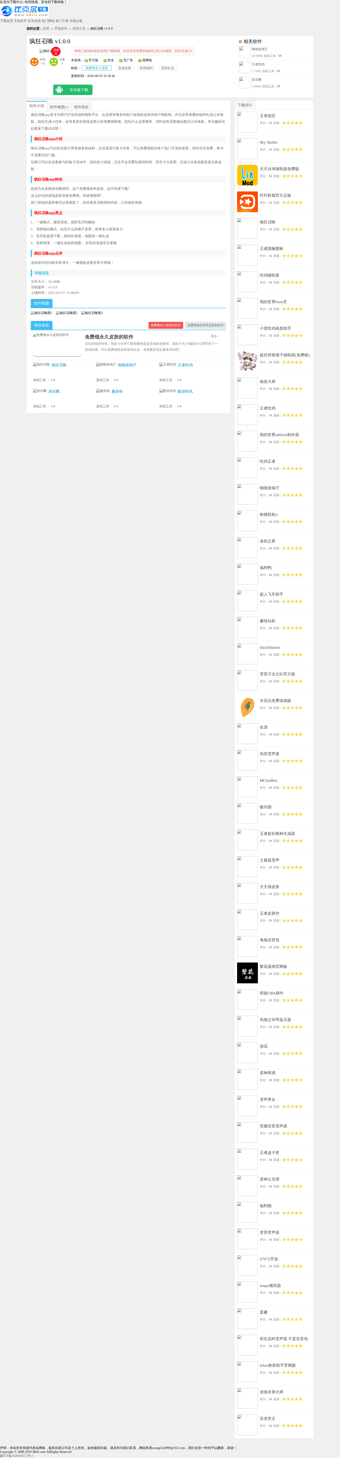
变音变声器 (269, 1232)
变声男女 (267, 1099)
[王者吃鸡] (167, 365)
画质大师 (267, 381)
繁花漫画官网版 (273, 966)
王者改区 (267, 116)
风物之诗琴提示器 (275, 1020)
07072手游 (269, 1259)
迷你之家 (267, 541)
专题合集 (75, 21)
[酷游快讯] (167, 391)
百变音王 (267, 1418)
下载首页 (6, 21)
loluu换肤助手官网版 (278, 1365)
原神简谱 (267, 1073)
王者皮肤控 (269, 913)
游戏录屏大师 (271, 1392)
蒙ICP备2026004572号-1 (17, 1456)
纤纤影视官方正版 (275, 195)
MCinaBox (269, 780)
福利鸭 (266, 568)
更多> (215, 336)
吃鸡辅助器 (269, 275)
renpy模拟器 (270, 1285)
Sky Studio (269, 142)
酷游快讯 (185, 391)
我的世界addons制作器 (279, 435)
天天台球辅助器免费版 (279, 169)
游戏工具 (78, 28)
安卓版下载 (79, 90)
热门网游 (48, 21)
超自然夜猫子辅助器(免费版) (285, 355)
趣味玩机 (267, 621)
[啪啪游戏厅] (106, 365)
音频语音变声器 (273, 1126)
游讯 (264, 1046)
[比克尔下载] (24, 17)
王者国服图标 (271, 248)
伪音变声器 (269, 754)
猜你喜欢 (81, 107)
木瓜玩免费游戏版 (275, 700)
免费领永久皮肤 (96, 68)
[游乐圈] (39, 391)
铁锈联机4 (269, 514)
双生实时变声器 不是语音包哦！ (284, 1340)
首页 (46, 28)
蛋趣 (264, 1312)
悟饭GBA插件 (272, 993)
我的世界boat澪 (273, 302)
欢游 (264, 727)
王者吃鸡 (258, 64)
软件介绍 (36, 106)
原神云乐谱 (269, 1179)
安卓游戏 (34, 21)
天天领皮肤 (269, 887)
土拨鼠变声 (269, 860)
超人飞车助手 (271, 594)
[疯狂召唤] (41, 365)
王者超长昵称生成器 (277, 833)
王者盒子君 (269, 1152)
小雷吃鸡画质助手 (275, 328)
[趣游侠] (103, 391)
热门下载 (62, 21)
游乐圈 (256, 79)
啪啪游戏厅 (260, 49)
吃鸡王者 (267, 461)
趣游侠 (117, 391)
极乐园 (266, 807)
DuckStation (270, 647)
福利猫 (266, 1206)
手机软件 (20, 21)
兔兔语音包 (269, 940)
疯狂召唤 (59, 365)
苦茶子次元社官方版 (277, 674)
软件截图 (57, 107)
